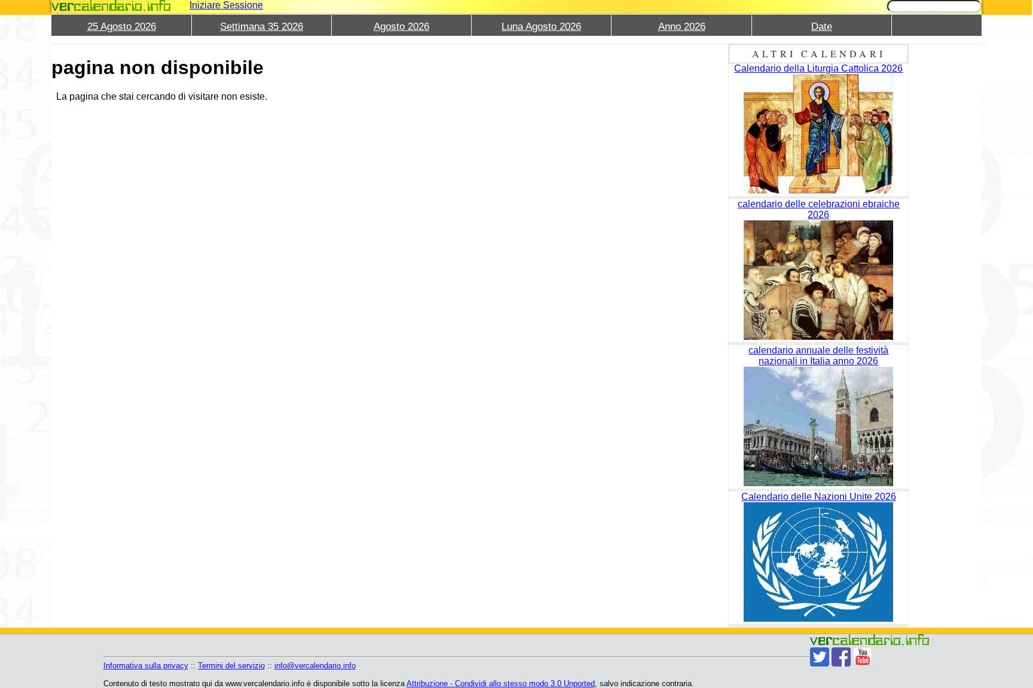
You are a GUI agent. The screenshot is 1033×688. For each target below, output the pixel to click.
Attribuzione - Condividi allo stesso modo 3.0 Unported (501, 683)
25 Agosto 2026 (121, 26)
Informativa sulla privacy (145, 665)
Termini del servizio (231, 665)
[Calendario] (111, 5)
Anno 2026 (681, 26)
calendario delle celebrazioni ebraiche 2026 (819, 209)
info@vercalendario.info (315, 665)
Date (821, 26)
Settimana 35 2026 (261, 26)
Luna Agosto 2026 (541, 26)
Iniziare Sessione (226, 5)
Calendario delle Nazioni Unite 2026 (818, 497)
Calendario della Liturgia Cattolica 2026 (818, 68)
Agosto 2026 (401, 26)
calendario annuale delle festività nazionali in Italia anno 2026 (818, 355)
